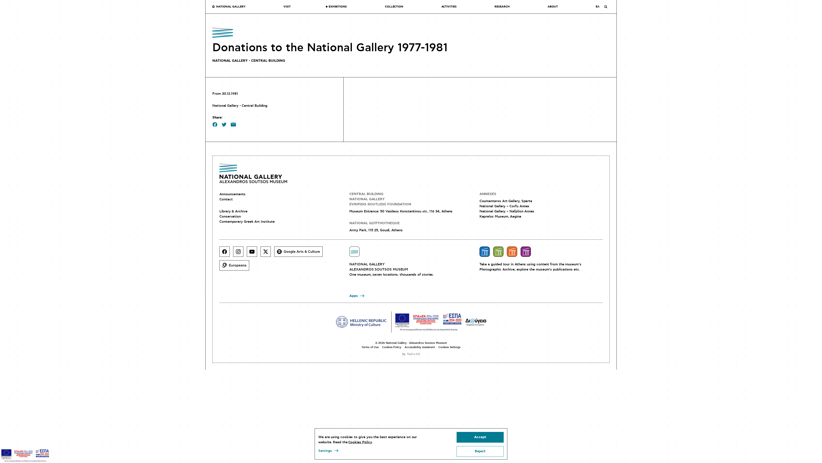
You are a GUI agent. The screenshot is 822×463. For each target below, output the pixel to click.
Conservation (230, 216)
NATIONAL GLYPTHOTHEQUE (374, 223)
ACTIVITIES (449, 7)
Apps (353, 296)
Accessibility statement (420, 347)
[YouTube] (254, 253)
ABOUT (553, 7)
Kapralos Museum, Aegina (500, 216)
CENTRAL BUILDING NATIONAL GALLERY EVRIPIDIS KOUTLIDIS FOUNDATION (380, 199)
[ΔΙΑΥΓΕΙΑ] (476, 322)
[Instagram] (240, 253)
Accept (480, 437)
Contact (225, 199)
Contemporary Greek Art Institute (246, 221)
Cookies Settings (449, 347)
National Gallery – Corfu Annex (505, 206)
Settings (325, 451)
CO (418, 354)
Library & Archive (233, 211)
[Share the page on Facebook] (214, 124)
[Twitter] (267, 253)
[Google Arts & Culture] (300, 253)
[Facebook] (226, 253)
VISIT (287, 7)
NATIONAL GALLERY (231, 7)
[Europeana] (236, 267)
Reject (480, 451)
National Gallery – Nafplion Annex (507, 211)
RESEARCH (501, 7)
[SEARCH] (606, 7)
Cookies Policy (391, 347)
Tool (409, 354)
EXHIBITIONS (338, 7)
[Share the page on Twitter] (224, 124)
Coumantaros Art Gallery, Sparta (506, 201)
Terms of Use (370, 347)
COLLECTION (394, 7)
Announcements (232, 194)
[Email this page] (233, 124)
